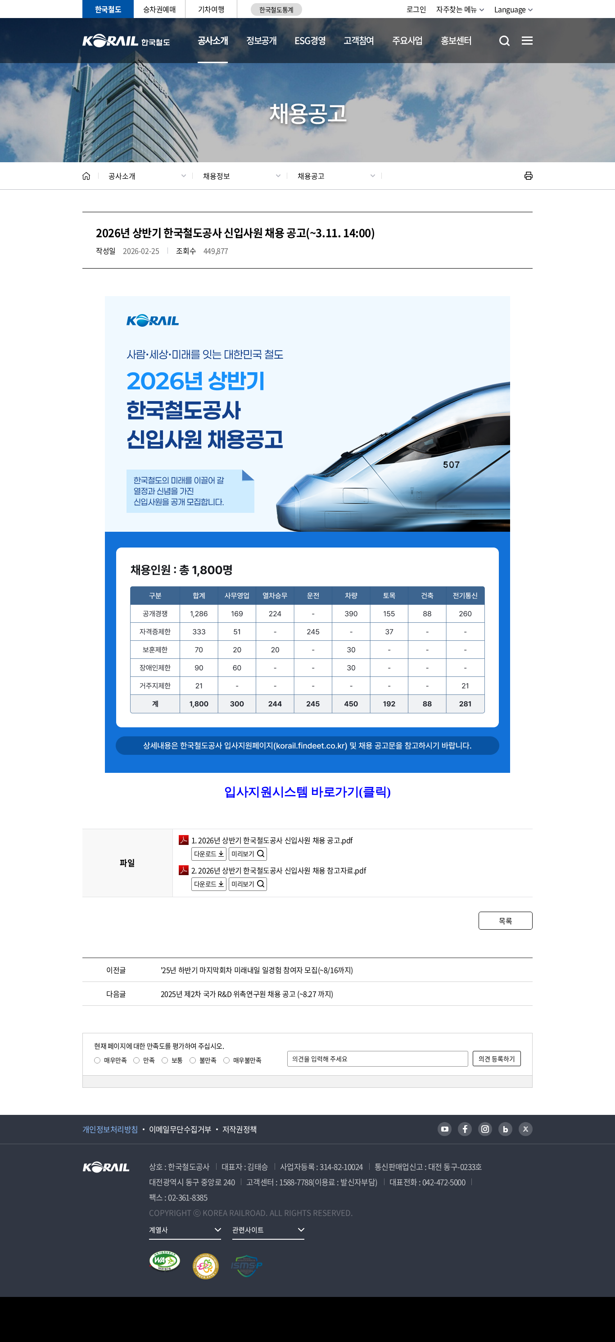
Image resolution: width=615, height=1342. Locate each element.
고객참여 (359, 40)
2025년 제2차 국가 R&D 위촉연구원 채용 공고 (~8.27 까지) (247, 993)
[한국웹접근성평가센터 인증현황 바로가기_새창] (165, 1266)
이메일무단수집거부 (180, 1129)
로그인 (416, 9)
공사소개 (213, 40)
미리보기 (243, 853)
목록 (505, 920)
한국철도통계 (276, 9)
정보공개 (261, 40)
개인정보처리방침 (110, 1129)
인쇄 (529, 175)
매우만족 (115, 1060)
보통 (177, 1060)
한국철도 (108, 9)
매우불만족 (247, 1060)
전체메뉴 (527, 41)
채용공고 (311, 175)
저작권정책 (239, 1129)
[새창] (445, 1129)
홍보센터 (456, 40)
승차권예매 (159, 9)
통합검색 (504, 41)
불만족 (208, 1060)
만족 (148, 1060)
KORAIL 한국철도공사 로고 (126, 40)
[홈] (86, 176)
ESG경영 (309, 40)
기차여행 (211, 9)
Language (510, 9)
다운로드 (205, 853)
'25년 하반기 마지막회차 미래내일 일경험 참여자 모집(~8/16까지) (257, 969)
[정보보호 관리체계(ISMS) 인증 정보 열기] (246, 1266)
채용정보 (216, 175)
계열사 (158, 1230)
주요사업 (407, 40)
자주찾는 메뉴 (456, 9)
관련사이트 (248, 1230)
